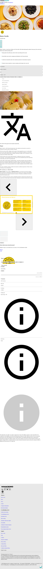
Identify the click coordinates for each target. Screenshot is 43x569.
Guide (10, 2)
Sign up (3, 3)
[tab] (16, 77)
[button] (6, 78)
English (2, 493)
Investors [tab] (9, 262)
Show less (2, 242)
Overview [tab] (2, 262)
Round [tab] (6, 262)
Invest (1, 2)
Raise (3, 2)
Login (1, 3)
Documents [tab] (13, 262)
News (12, 2)
